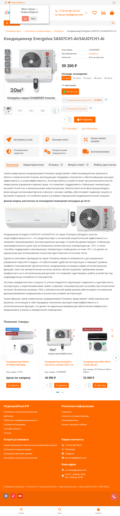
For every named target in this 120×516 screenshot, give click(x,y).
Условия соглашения (14, 424)
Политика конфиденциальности (20, 420)
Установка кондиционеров (17, 449)
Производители (70, 420)
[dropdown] (6, 2)
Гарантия (66, 411)
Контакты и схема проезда (75, 416)
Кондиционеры (13, 31)
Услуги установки (16, 439)
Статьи (7, 432)
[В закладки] (35, 330)
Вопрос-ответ (78, 164)
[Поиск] (113, 23)
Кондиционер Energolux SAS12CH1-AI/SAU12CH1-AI (59, 363)
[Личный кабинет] (114, 2)
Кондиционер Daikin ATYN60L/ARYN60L (17, 363)
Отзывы (55, 164)
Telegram (69, 453)
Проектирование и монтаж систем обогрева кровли (30, 445)
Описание (12, 164)
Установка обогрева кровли (18, 453)
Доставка (8, 416)
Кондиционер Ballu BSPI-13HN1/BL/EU (97, 363)
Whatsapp (70, 449)
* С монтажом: (69, 85)
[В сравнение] (35, 336)
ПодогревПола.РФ (16, 406)
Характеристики (33, 164)
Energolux (59, 31)
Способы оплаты (12, 428)
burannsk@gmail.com (71, 14)
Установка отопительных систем (20, 411)
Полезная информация (78, 406)
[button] (4, 110)
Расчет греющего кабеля (74, 424)
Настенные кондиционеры (38, 31)
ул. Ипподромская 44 (75, 470)
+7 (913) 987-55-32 (69, 11)
